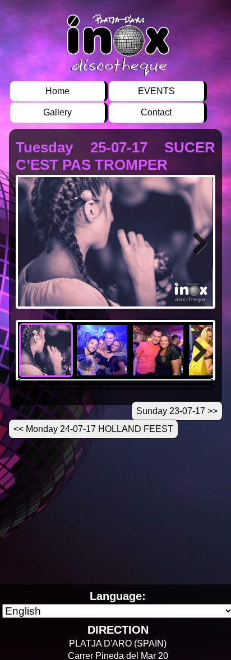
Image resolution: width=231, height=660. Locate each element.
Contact (156, 112)
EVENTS (156, 91)
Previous (35, 258)
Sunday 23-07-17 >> (177, 411)
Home (57, 91)
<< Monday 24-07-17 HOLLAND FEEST (93, 429)
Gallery (57, 112)
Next (198, 258)
